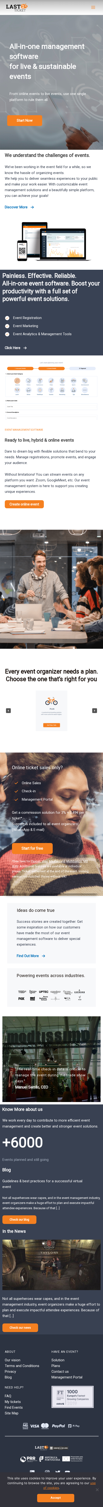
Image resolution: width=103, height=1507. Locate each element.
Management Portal (67, 1377)
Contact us (60, 1371)
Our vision (12, 1360)
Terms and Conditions (22, 1366)
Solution (58, 1360)
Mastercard (57, 861)
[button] (24, 120)
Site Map (11, 1413)
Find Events (14, 1407)
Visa (45, 861)
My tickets (13, 1402)
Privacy (10, 1371)
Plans (56, 1366)
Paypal (35, 861)
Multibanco (74, 861)
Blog (8, 1377)
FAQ (8, 1396)
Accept (56, 1497)
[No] (97, 1489)
